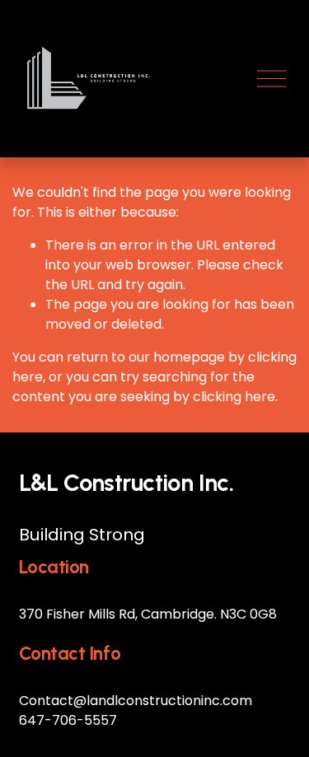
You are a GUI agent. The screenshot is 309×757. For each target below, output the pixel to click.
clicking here (234, 396)
